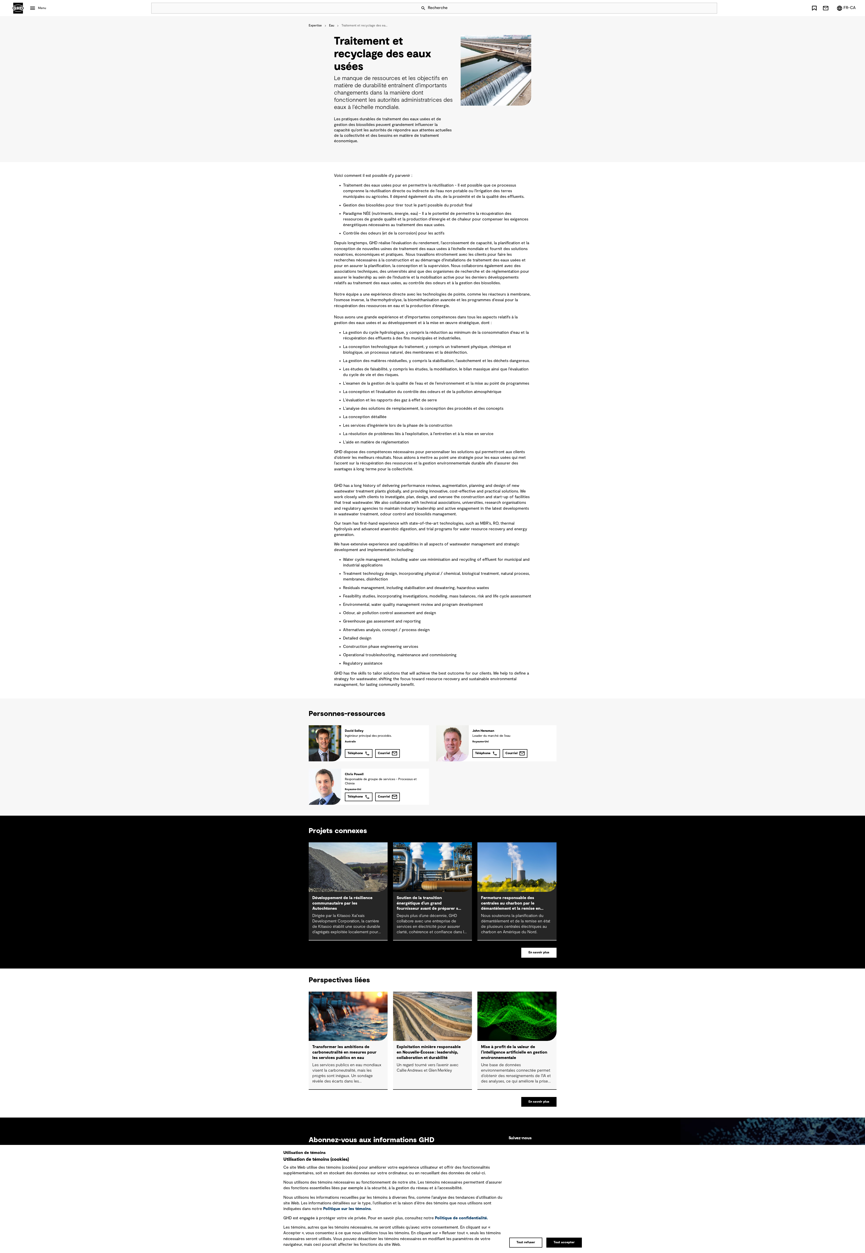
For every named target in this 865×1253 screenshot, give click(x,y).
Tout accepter (564, 1242)
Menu (42, 8)
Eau (331, 25)
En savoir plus (538, 952)
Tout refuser (526, 1242)
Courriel (384, 753)
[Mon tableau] (814, 8)
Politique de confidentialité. (461, 1218)
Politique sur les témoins (347, 1209)
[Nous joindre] (825, 8)
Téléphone (355, 753)
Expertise (315, 25)
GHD (18, 8)
